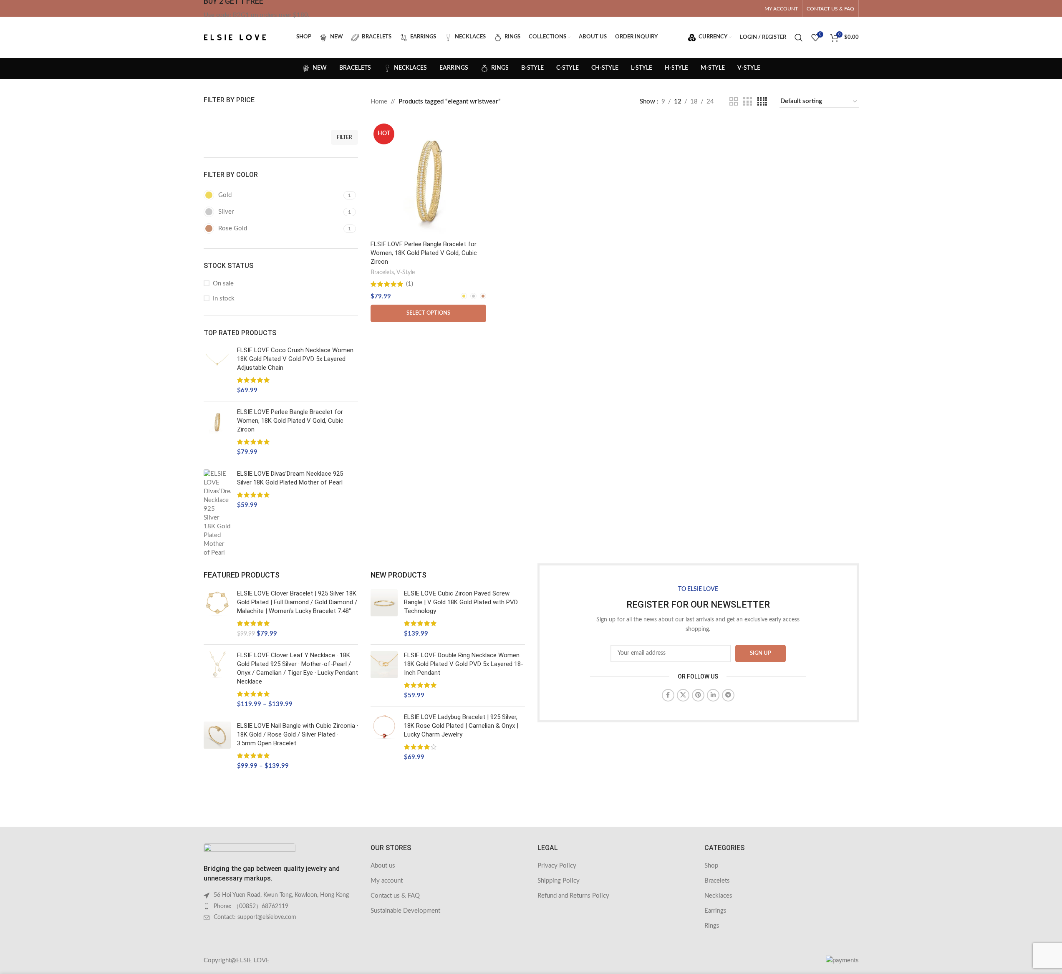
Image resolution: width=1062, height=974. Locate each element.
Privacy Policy (556, 866)
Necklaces (718, 896)
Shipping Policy (558, 881)
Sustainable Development (405, 911)
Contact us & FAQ (395, 896)
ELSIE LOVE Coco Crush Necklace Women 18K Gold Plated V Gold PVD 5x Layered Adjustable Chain (295, 358)
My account (387, 881)
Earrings (715, 911)
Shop (711, 866)
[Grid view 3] (747, 102)
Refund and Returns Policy (573, 896)
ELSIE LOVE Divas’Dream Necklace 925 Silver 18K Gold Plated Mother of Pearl (290, 478)
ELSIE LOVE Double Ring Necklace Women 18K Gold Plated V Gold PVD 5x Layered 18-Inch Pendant (463, 663)
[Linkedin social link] (713, 695)
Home (379, 101)
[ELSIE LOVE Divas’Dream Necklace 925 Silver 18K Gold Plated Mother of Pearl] (217, 513)
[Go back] (214, 68)
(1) (409, 284)
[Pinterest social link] (698, 695)
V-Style (405, 272)
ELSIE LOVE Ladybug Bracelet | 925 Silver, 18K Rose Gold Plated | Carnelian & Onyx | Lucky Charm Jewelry (461, 725)
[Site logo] (235, 37)
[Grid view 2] (733, 102)
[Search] (798, 37)
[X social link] (683, 695)
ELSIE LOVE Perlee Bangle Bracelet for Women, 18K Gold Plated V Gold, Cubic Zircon (290, 420)
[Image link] (249, 849)
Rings (711, 926)
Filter (344, 137)
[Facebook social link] (668, 695)
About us (383, 866)
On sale (223, 283)
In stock (224, 298)
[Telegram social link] (728, 695)
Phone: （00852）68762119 (251, 906)
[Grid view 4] (762, 102)
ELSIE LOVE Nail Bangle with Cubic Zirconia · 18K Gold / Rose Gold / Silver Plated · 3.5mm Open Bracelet (297, 734)
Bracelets (382, 272)
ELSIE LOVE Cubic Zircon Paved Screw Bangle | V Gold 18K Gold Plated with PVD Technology (461, 602)
